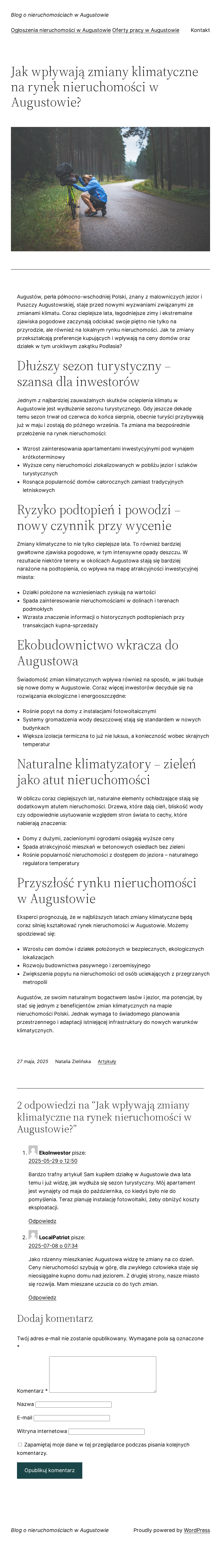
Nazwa (25, 1404)
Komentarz (32, 1391)
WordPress (197, 1530)
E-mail (24, 1418)
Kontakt (200, 30)
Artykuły (107, 1061)
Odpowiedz (42, 1221)
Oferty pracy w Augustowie (145, 30)
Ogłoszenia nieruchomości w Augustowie (61, 30)
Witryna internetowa (42, 1431)
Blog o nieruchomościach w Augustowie (60, 15)
